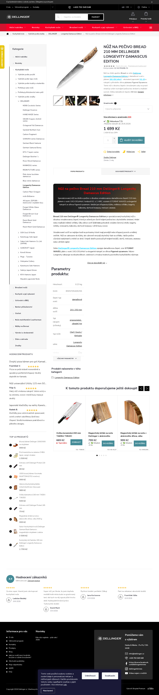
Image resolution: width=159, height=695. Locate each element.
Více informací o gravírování (117, 117)
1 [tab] (97, 455)
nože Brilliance (28, 196)
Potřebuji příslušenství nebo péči (30, 92)
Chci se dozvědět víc (96, 263)
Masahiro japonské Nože (30, 279)
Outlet (18, 313)
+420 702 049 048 (136, 658)
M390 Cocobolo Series (32, 105)
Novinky (18, 63)
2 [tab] (99, 455)
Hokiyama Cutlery (27, 261)
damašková (77, 299)
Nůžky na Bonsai (22, 326)
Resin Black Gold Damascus (29, 221)
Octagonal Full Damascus (33, 125)
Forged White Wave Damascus (31, 208)
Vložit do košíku (133, 140)
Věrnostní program (22, 7)
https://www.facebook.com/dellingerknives (139, 663)
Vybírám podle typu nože (28, 79)
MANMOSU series (30, 165)
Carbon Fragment (30, 134)
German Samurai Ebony (32, 147)
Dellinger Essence (30, 110)
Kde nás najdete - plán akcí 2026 (46, 638)
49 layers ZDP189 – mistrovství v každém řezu (33, 201)
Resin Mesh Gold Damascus (34, 227)
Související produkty (124, 171)
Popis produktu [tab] (77, 171)
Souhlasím (110, 675)
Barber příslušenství (23, 307)
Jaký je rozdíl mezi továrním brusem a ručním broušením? (20, 656)
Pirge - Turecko (26, 257)
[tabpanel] (69, 423)
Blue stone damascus (31, 181)
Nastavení (48, 690)
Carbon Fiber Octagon (31, 192)
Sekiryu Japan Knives (28, 270)
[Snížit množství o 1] (114, 142)
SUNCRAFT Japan (27, 248)
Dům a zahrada (21, 339)
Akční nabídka (21, 57)
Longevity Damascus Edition (31, 186)
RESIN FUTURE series (31, 170)
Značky (18, 345)
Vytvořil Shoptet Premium (135, 689)
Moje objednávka (15, 664)
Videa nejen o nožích (138, 673)
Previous (141, 388)
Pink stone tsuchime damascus (31, 175)
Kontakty (36, 7)
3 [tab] (101, 455)
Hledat (96, 17)
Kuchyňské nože (22, 70)
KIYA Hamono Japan (28, 274)
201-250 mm (76, 309)
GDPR (11, 668)
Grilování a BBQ (22, 300)
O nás (8, 7)
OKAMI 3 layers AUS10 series (32, 120)
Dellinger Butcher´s (31, 156)
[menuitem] (17, 27)
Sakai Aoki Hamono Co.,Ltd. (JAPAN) (31, 242)
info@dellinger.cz (136, 654)
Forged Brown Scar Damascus (30, 215)
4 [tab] (103, 455)
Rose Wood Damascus (32, 161)
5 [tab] (106, 455)
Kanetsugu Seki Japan (29, 237)
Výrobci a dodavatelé (24, 333)
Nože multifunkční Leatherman (28, 320)
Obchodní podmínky (16, 661)
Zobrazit (76, 442)
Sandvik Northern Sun (31, 130)
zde (65, 684)
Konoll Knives (25, 252)
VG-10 (142, 79)
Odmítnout (90, 675)
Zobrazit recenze (34, 581)
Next (146, 388)
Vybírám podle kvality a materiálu (31, 83)
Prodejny (12, 648)
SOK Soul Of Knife (27, 232)
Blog (10, 652)
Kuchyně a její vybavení (25, 294)
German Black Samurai (32, 143)
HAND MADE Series (31, 114)
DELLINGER (24, 101)
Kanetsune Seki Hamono (30, 266)
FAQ (10, 672)
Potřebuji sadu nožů (25, 88)
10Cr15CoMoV (115, 79)
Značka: (110, 157)
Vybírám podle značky (26, 97)
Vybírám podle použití (26, 74)
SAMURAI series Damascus (33, 139)
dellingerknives (135, 669)
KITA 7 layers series (31, 152)
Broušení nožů (21, 287)
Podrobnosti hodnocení (137, 66)
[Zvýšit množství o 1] (114, 138)
